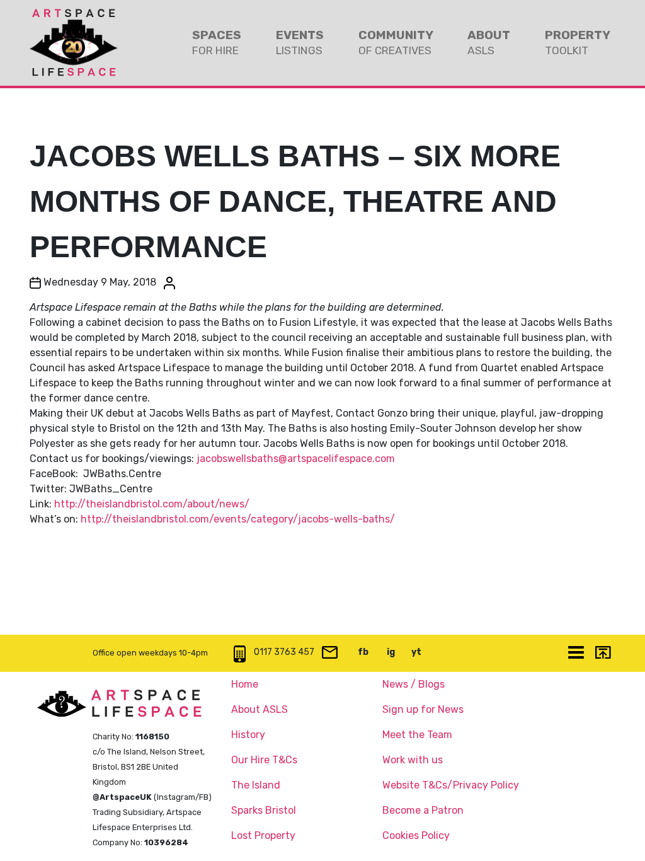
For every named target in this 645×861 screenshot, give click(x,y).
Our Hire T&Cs (264, 760)
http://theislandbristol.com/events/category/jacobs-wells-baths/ (238, 519)
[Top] (602, 653)
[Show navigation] (575, 653)
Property (577, 42)
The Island (255, 785)
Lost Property (263, 835)
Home (244, 684)
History (248, 735)
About (488, 42)
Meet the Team (417, 735)
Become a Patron (423, 810)
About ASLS (259, 709)
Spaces (216, 42)
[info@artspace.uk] (329, 653)
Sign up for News (423, 709)
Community (395, 42)
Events (300, 42)
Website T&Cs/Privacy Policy (450, 785)
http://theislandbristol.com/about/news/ (151, 504)
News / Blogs (413, 684)
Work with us (412, 760)
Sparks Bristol (263, 810)
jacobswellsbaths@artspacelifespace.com (296, 459)
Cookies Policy (416, 835)
